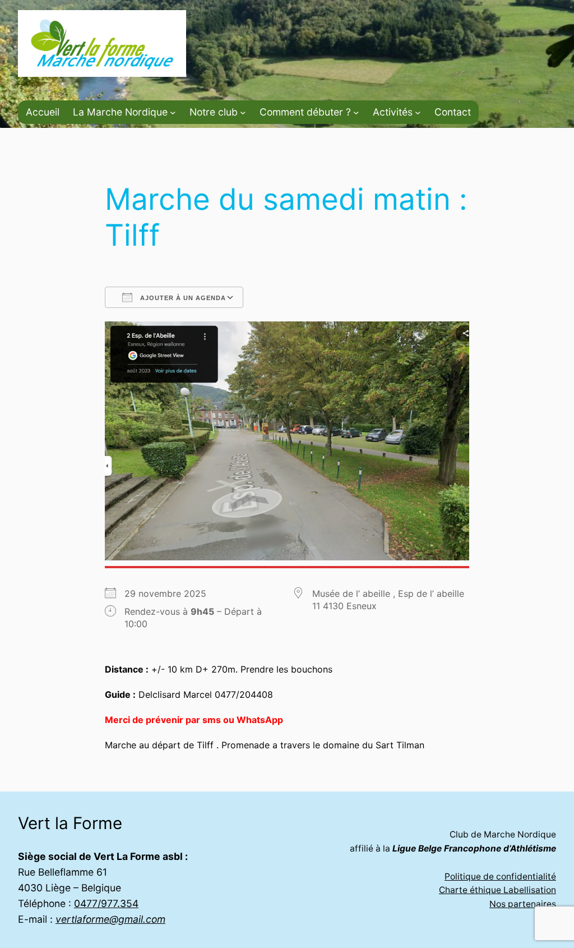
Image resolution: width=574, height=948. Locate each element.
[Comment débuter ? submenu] (356, 112)
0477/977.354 (106, 903)
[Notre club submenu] (243, 112)
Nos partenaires (522, 904)
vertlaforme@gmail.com (110, 919)
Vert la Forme (70, 823)
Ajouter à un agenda (182, 297)
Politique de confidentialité (500, 876)
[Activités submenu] (418, 112)
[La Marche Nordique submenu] (173, 112)
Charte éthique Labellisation (497, 890)
